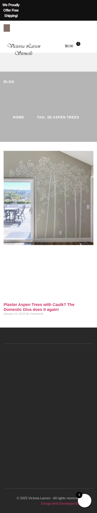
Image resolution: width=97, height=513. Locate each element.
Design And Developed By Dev (64, 503)
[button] (7, 28)
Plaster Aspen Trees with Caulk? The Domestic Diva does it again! (39, 307)
